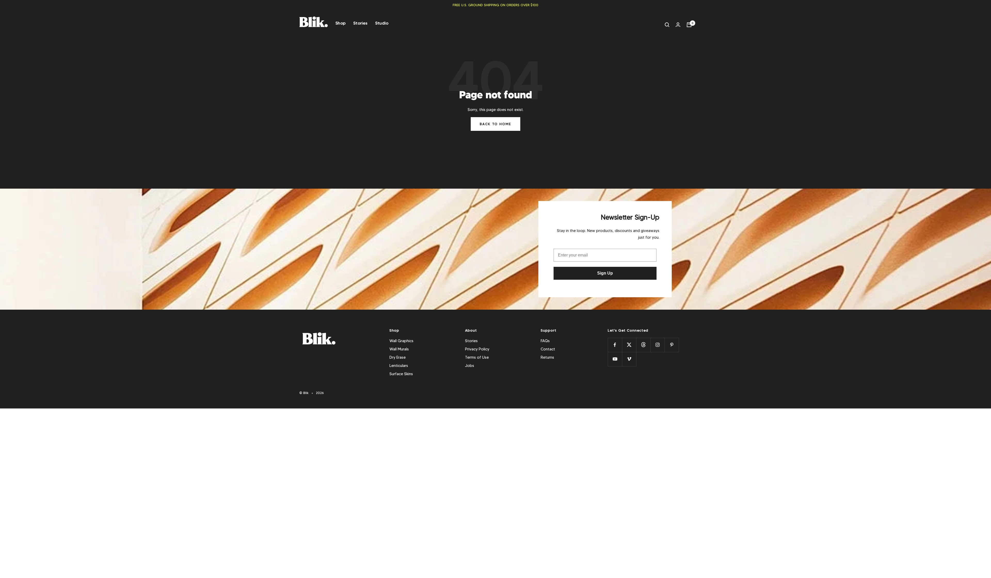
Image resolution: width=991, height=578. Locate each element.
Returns (547, 357)
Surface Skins (401, 374)
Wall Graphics (401, 341)
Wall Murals (399, 349)
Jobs (469, 365)
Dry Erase (397, 357)
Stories (360, 23)
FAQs (545, 341)
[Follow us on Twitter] (629, 345)
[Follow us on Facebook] (615, 345)
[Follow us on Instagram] (657, 345)
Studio (382, 23)
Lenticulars (398, 365)
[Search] (667, 24)
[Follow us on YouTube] (615, 359)
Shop (340, 23)
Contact (548, 349)
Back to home (495, 124)
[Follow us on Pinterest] (672, 345)
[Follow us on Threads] (643, 345)
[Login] (678, 24)
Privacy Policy (477, 349)
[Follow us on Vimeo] (629, 359)
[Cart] (689, 24)
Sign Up (605, 273)
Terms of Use (477, 357)
